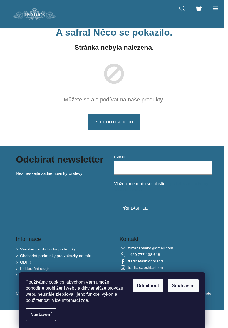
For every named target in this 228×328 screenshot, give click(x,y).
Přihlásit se (135, 208)
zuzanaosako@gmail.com (150, 248)
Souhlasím (183, 285)
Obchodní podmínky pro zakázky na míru (56, 256)
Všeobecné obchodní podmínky (48, 249)
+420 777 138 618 (144, 254)
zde (84, 300)
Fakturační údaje (35, 268)
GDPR (25, 262)
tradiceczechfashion (145, 267)
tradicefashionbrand (145, 261)
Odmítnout (148, 285)
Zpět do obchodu (114, 122)
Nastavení (40, 314)
